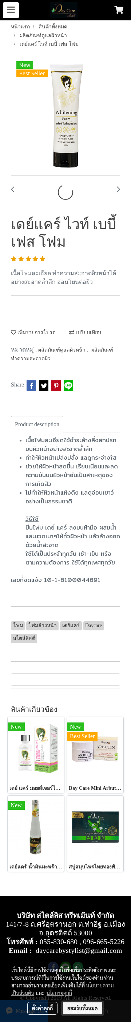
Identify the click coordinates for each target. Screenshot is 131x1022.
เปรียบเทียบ (87, 332)
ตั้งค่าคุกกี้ (42, 1008)
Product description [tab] (37, 424)
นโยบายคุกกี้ (59, 993)
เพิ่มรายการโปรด (36, 332)
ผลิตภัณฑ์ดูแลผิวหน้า (62, 350)
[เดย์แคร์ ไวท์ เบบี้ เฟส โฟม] (65, 116)
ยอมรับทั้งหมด (82, 1008)
